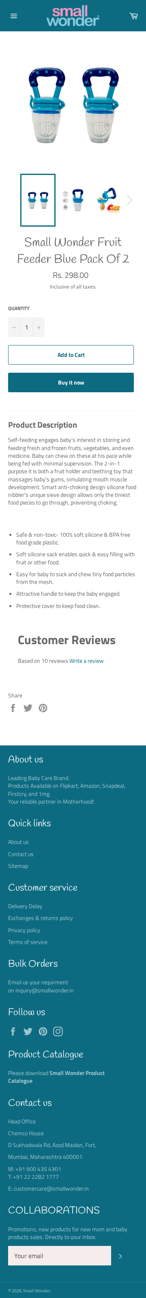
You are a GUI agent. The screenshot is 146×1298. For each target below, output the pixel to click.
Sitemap (18, 865)
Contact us (21, 854)
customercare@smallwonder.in (51, 1188)
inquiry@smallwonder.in (44, 990)
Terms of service (27, 941)
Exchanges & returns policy (40, 917)
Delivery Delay (25, 906)
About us (18, 841)
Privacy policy (24, 930)
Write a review (86, 660)
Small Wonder (36, 1290)
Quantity (19, 308)
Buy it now (71, 382)
